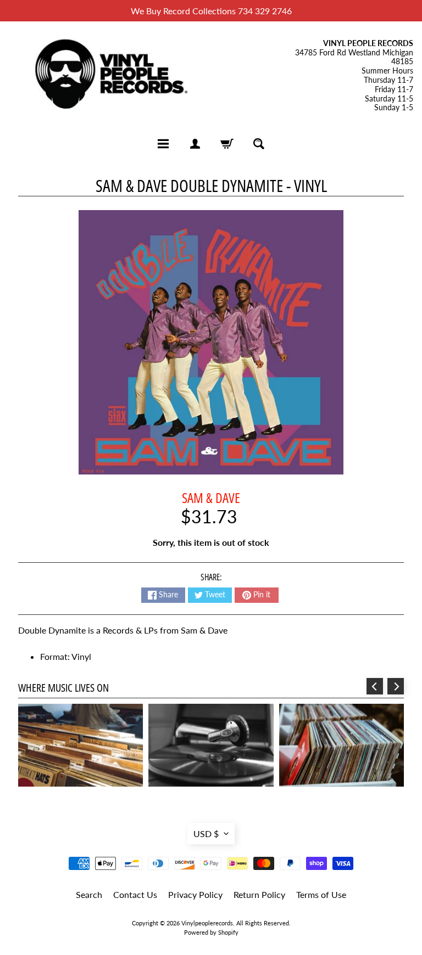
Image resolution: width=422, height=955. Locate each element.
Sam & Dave (211, 497)
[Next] (395, 686)
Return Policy (259, 894)
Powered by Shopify (211, 932)
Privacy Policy (195, 894)
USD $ (206, 833)
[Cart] (227, 143)
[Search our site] (259, 143)
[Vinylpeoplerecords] (110, 75)
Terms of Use (321, 894)
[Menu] (163, 143)
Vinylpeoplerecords (207, 922)
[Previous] (375, 686)
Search (89, 894)
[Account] (195, 143)
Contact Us (135, 894)
